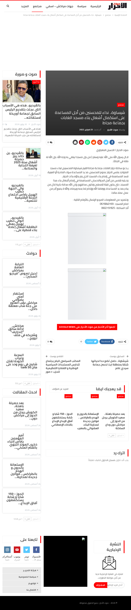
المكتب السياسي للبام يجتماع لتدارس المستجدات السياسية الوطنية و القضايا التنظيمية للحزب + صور (63, 366)
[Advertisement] (65, 42)
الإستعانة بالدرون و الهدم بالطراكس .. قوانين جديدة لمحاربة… (23, 471)
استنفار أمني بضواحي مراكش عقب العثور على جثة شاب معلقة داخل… (22, 301)
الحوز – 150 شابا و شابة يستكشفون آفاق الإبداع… (21, 498)
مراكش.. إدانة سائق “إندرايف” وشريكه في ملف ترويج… (22, 332)
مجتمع (37, 6)
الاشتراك (100, 585)
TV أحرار (36, 82)
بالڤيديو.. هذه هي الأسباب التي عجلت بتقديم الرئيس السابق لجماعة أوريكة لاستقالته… (22, 111)
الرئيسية (95, 6)
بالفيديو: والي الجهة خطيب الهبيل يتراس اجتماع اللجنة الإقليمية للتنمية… (22, 192)
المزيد (25, 6)
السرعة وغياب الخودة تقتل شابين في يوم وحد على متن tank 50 (21, 361)
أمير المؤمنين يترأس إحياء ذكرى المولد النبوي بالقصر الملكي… (22, 441)
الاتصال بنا (31, 590)
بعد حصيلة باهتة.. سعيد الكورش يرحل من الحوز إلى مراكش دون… (23, 410)
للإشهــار (32, 583)
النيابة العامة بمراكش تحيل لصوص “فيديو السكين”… (23, 270)
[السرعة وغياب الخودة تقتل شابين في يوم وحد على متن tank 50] (33, 355)
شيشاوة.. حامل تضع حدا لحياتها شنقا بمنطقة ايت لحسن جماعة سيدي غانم (109, 364)
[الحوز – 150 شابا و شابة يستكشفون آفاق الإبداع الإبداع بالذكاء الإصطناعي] (61, 402)
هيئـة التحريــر (29, 570)
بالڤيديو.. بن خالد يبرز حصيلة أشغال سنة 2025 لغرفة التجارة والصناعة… (21, 160)
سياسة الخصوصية (27, 577)
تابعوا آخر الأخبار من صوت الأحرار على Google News (87, 327)
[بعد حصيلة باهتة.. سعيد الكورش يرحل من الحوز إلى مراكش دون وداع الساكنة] (113, 402)
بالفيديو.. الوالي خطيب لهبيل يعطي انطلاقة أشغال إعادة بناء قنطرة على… (21, 224)
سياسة (81, 6)
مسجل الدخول (108, 460)
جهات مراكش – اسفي (59, 6)
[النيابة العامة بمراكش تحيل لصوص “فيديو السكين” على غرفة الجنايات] (33, 264)
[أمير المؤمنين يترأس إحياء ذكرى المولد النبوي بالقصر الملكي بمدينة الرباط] (33, 435)
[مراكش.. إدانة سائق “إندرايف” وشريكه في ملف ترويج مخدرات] (33, 326)
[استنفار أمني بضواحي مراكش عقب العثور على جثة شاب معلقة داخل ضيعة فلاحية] (33, 294)
